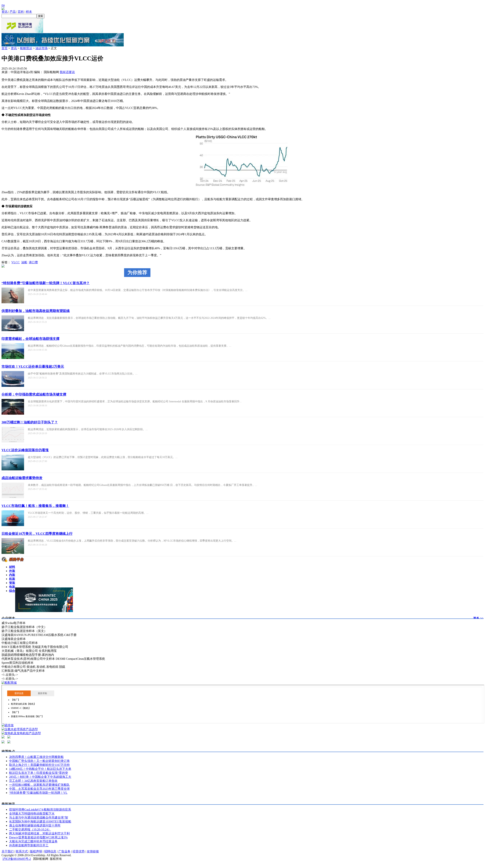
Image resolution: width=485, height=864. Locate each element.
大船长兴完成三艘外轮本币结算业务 (33, 841)
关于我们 (8, 851)
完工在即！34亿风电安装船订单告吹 (33, 780)
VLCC (15, 262)
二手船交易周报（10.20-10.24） (30, 829)
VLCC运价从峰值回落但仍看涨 (25, 450)
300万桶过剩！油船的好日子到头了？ (30, 422)
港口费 (33, 262)
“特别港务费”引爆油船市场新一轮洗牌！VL (38, 792)
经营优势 (79, 851)
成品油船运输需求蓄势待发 (22, 478)
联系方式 (22, 851)
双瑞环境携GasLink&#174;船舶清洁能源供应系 (40, 809)
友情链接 (93, 851)
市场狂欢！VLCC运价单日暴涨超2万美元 (33, 366)
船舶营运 (26, 48)
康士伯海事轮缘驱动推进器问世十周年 (35, 825)
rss (3, 5)
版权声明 (36, 851)
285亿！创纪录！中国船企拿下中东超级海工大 (40, 776)
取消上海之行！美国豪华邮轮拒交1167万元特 (39, 764)
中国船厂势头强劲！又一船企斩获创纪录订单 (39, 760)
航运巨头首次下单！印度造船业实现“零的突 (38, 772)
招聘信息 (50, 851)
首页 (5, 48)
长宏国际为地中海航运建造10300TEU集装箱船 (40, 821)
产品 (13, 11)
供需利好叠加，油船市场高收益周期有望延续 (36, 311)
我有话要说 (67, 72)
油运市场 (41, 48)
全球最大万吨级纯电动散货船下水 (32, 813)
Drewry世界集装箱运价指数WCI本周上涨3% (38, 837)
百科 (21, 11)
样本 (29, 11)
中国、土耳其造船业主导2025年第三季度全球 (39, 788)
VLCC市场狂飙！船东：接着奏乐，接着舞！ (35, 506)
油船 (24, 262)
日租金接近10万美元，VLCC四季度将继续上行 (37, 534)
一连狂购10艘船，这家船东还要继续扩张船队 (39, 784)
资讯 (5, 11)
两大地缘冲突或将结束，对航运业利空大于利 (39, 833)
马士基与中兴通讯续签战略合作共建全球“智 (38, 817)
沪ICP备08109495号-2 (16, 858)
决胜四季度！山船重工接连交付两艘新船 (36, 756)
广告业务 (64, 851)
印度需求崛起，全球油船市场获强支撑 (30, 339)
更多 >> (478, 618)
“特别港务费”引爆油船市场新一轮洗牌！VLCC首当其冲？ (46, 283)
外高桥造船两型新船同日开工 (28, 845)
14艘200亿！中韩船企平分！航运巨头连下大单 (40, 768)
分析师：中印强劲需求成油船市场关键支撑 (34, 394)
